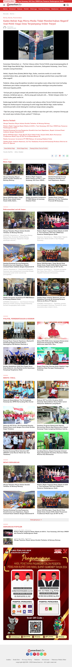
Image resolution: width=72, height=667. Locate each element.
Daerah (10, 17)
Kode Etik (16, 659)
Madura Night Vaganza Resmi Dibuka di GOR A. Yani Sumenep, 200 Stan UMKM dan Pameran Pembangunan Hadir (35, 127)
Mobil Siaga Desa (22, 148)
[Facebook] (27, 654)
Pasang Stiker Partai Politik (39, 148)
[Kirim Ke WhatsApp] (67, 156)
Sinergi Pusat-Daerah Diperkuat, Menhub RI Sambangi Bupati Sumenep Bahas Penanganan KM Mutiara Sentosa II (18, 342)
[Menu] (4, 5)
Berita (5, 17)
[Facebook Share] (52, 156)
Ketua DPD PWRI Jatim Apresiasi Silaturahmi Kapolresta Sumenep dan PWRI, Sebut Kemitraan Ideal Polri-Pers (52, 342)
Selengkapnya (35, 520)
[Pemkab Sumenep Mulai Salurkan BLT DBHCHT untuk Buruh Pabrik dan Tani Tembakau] (19, 440)
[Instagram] (37, 654)
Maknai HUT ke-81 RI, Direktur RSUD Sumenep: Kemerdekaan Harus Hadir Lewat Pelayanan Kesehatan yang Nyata (52, 401)
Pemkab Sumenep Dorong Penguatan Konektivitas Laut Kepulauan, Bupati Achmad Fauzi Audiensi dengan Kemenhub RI (34, 131)
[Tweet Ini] (56, 156)
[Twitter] (31, 654)
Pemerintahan (17, 17)
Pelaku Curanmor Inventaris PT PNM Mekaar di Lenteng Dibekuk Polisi (27, 139)
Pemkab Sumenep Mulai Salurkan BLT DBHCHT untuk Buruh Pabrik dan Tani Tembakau (16, 452)
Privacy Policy (27, 659)
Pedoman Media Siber (59, 659)
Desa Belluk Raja (9, 148)
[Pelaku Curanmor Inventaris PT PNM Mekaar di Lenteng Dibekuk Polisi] (36, 190)
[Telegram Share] (63, 156)
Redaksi (37, 659)
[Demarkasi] (14, 5)
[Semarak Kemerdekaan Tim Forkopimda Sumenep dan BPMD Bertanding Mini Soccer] (19, 389)
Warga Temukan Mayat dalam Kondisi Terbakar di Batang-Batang (26, 123)
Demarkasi (10, 27)
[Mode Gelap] (64, 5)
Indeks (8, 659)
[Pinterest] (34, 654)
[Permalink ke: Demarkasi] (4, 27)
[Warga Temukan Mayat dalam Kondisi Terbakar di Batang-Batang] (13, 169)
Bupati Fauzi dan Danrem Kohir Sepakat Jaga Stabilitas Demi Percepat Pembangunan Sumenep (53, 368)
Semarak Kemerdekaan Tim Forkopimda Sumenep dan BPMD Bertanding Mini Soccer (18, 401)
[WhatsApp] (41, 654)
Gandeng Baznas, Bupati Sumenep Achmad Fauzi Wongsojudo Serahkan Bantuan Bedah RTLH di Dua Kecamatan (52, 452)
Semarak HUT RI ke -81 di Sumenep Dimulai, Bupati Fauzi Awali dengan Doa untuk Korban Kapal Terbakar (19, 427)
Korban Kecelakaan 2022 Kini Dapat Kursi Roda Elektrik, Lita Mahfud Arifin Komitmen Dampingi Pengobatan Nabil (19, 368)
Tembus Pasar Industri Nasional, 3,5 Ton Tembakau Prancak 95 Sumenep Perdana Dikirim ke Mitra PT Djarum (35, 142)
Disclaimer (45, 659)
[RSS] (44, 654)
